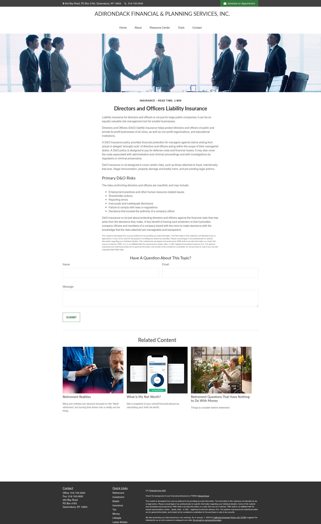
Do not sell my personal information (207, 520)
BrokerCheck (203, 495)
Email (165, 264)
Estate (116, 501)
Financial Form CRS (157, 490)
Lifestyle (117, 517)
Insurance (118, 505)
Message (68, 286)
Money (116, 513)
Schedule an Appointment (241, 3)
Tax (114, 509)
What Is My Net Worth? (144, 397)
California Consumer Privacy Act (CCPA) (229, 517)
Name (66, 264)
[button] (123, 27)
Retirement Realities (77, 397)
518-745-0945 (135, 3)
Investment (118, 497)
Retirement (118, 492)
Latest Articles (120, 522)
